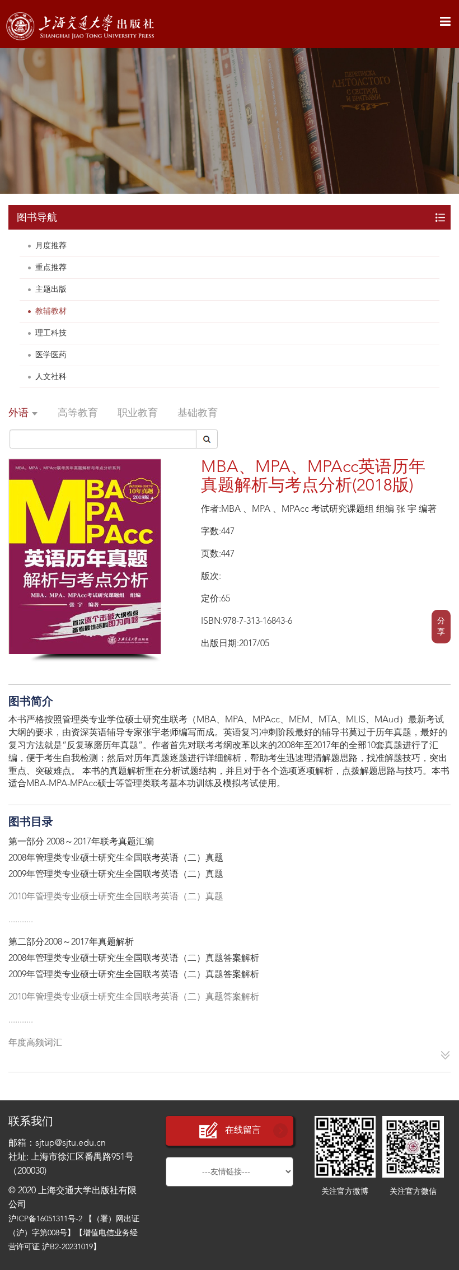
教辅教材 (51, 311)
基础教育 (197, 413)
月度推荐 (51, 246)
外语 (19, 413)
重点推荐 (51, 268)
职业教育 (138, 413)
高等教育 (78, 413)
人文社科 (51, 377)
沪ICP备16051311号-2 (45, 1219)
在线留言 (243, 1130)
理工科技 (51, 333)
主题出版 (51, 289)
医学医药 (51, 355)
